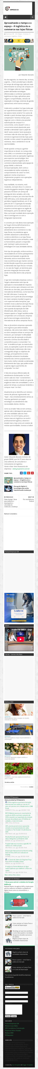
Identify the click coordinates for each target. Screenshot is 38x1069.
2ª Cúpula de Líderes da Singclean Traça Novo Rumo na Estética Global (18, 860)
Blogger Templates (27, 1065)
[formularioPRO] (12, 988)
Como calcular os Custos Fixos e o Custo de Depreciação (22, 924)
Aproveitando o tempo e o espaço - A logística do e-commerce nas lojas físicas (23, 480)
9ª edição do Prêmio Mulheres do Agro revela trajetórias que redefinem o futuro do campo (18, 868)
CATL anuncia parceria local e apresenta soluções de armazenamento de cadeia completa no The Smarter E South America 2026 (18, 829)
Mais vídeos (16, 875)
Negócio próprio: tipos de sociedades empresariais (20, 940)
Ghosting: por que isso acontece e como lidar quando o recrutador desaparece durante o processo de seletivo (23, 934)
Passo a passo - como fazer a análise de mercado (22, 917)
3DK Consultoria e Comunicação (14, 1028)
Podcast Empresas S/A (12, 1023)
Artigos (20, 34)
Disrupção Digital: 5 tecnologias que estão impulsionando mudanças (22, 488)
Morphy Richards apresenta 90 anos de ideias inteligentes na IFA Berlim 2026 (17, 838)
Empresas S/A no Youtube (13, 1030)
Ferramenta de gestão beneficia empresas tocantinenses (18, 976)
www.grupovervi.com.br (21, 469)
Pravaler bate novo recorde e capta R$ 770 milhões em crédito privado (18, 845)
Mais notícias (9, 875)
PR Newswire (9, 1035)
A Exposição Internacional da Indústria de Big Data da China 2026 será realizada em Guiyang (18, 853)
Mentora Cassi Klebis (11, 1026)
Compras (25, 34)
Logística (14, 36)
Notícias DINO (9, 1033)
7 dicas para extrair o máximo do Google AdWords (19, 883)
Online (20, 36)
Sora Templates (16, 1065)
